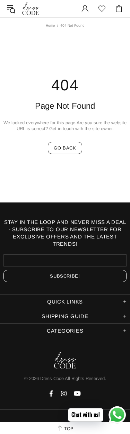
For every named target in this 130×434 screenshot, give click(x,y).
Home (50, 25)
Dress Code (52, 378)
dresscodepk (31, 8)
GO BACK (65, 148)
